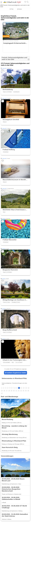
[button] (28, 30)
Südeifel (3, 218)
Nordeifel (3, 308)
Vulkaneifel (4, 68)
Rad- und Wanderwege (9, 396)
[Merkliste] (25, 2)
